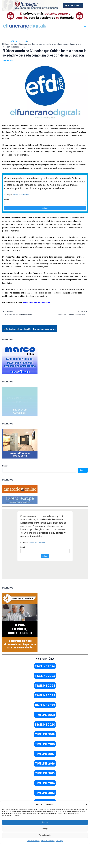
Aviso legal (59, 841)
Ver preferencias (45, 835)
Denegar (45, 829)
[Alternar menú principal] (85, 26)
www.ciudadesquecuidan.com (37, 302)
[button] (86, 804)
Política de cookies (33, 841)
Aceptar (45, 822)
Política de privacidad (47, 841)
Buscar (5, 466)
